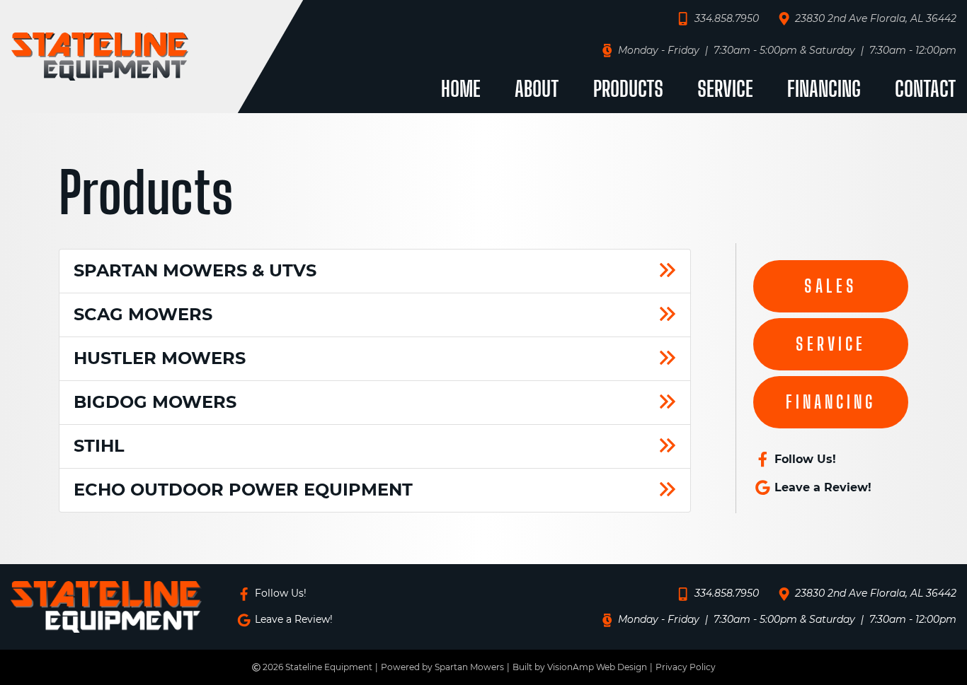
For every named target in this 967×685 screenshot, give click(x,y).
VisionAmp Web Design (597, 667)
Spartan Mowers (469, 667)
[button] (831, 286)
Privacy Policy (686, 667)
